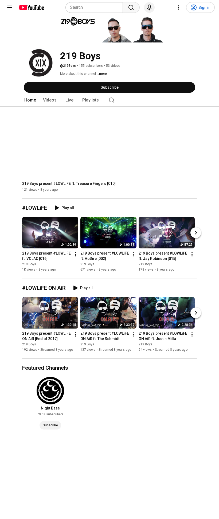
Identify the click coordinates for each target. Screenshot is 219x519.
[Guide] (9, 7)
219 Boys (29, 264)
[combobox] (96, 7)
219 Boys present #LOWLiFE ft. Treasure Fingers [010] (69, 183)
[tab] (30, 100)
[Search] (131, 7)
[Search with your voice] (149, 7)
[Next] (195, 233)
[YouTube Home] (31, 7)
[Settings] (178, 7)
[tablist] (109, 100)
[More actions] (75, 254)
